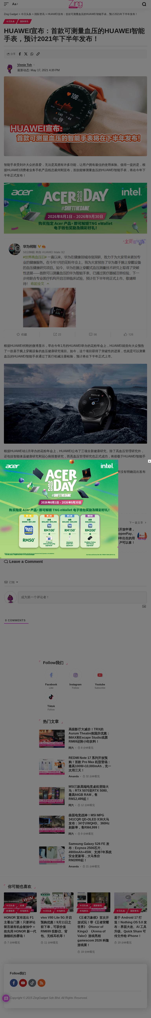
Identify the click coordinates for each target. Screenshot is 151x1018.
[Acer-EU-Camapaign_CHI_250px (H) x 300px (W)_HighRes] (59, 508)
